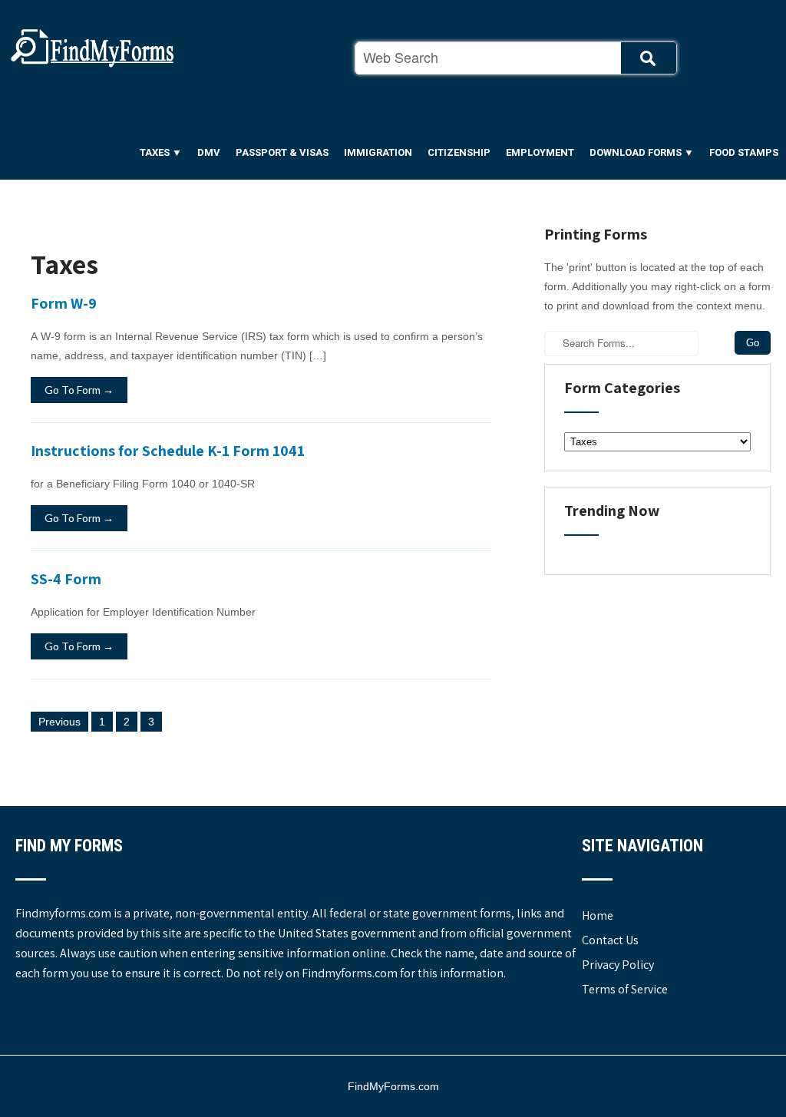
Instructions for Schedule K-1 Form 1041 (168, 451)
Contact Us (610, 940)
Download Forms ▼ (642, 152)
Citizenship (459, 152)
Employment (540, 152)
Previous (59, 721)
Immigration (378, 152)
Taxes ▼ (161, 152)
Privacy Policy (618, 965)
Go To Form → (79, 389)
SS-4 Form (66, 579)
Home (597, 915)
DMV (208, 152)
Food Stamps (743, 152)
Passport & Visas (282, 152)
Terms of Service (625, 989)
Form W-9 (64, 303)
